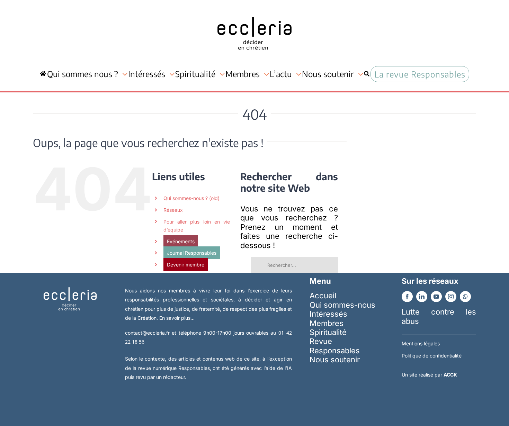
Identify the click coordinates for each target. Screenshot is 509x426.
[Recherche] (366, 74)
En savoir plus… (177, 318)
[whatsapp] (465, 296)
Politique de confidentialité (432, 356)
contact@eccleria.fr (148, 333)
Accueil (323, 295)
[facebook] (407, 296)
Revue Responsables (335, 346)
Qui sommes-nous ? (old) (191, 198)
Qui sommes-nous (342, 304)
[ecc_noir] (254, 10)
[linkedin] (421, 296)
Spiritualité (328, 332)
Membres (326, 323)
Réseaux (173, 210)
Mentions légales (421, 343)
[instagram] (450, 296)
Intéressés (328, 313)
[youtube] (436, 296)
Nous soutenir (335, 359)
